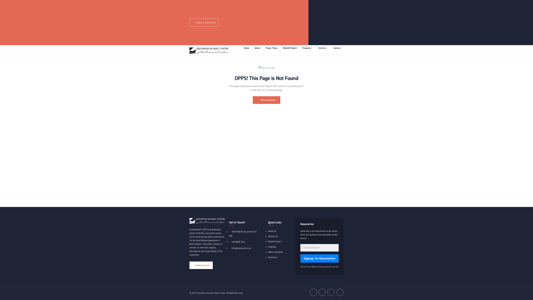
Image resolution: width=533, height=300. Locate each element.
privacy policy (324, 267)
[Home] (208, 50)
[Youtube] (338, 26)
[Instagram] (338, 17)
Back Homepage (268, 100)
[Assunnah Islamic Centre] (207, 221)
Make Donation (202, 265)
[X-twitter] (328, 17)
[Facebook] (317, 17)
